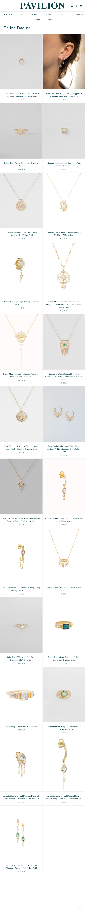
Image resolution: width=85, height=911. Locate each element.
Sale (22, 14)
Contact (77, 14)
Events (50, 19)
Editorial (38, 19)
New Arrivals (9, 14)
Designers (64, 14)
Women (35, 14)
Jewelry (49, 14)
